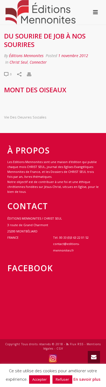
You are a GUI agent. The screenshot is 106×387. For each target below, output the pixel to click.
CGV (60, 348)
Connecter (38, 62)
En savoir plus (87, 379)
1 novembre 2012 (73, 55)
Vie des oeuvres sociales (25, 117)
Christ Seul (19, 62)
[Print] (32, 74)
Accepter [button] (39, 379)
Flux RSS (76, 344)
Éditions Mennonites (26, 55)
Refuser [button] (62, 379)
